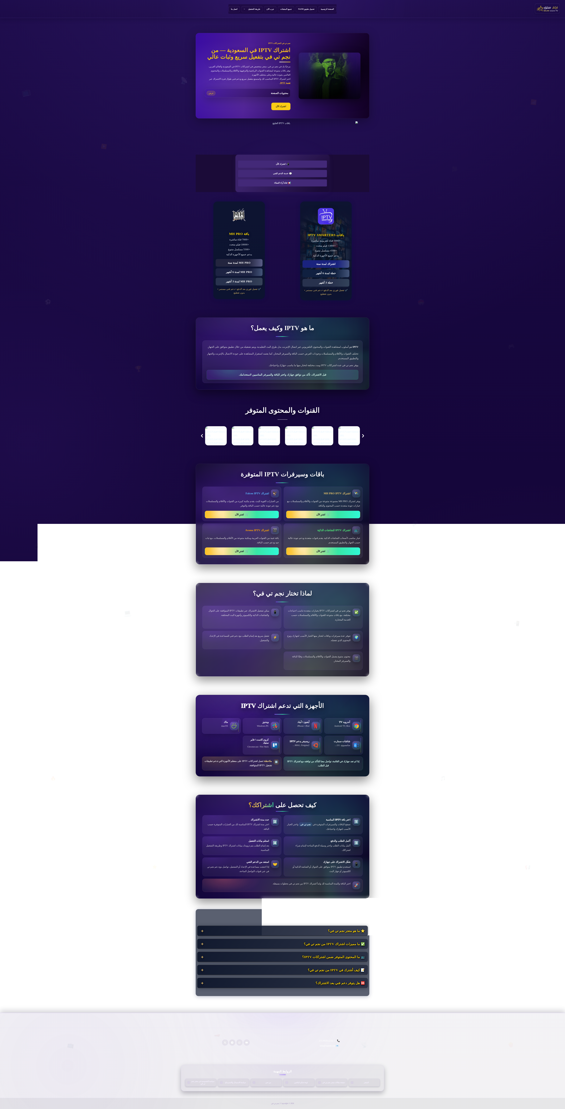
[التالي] (362, 435)
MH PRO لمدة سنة (239, 262)
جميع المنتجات (286, 9)
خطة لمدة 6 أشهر (326, 273)
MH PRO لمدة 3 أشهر (239, 281)
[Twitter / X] (225, 1042)
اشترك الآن (281, 106)
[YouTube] (247, 1042)
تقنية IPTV (285, 83)
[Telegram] (232, 1042)
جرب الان (270, 9)
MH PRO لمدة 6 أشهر (239, 272)
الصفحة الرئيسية (327, 9)
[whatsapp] (239, 1042)
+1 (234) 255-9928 (327, 1040)
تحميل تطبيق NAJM (306, 9)
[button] (245, 9)
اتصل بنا (234, 9)
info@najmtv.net (327, 1045)
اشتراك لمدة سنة (325, 263)
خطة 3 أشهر (326, 282)
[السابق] (202, 435)
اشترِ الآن (323, 514)
